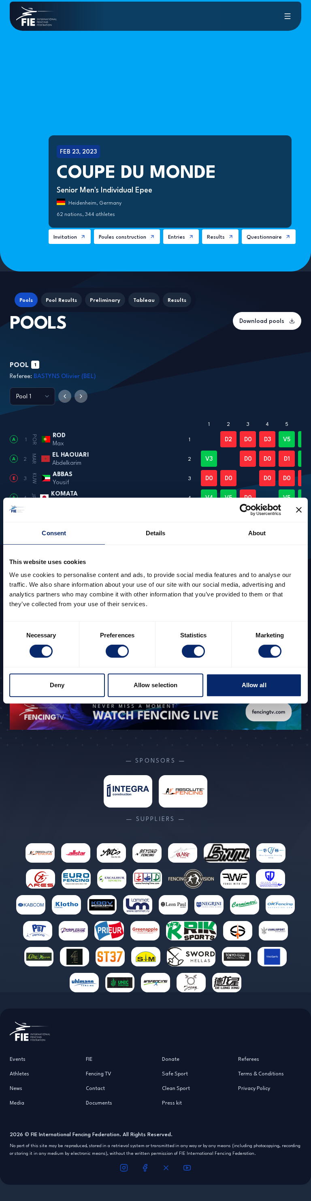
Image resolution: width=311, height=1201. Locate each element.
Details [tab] (156, 533)
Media (17, 1102)
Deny (57, 685)
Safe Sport (175, 1073)
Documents (99, 1102)
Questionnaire (264, 236)
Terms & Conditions (261, 1073)
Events (18, 1058)
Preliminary (105, 299)
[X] (166, 1168)
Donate (170, 1058)
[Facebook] (145, 1168)
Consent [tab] (54, 533)
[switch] (117, 651)
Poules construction (122, 236)
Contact (95, 1087)
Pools (26, 299)
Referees (248, 1058)
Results (216, 236)
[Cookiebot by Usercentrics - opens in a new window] (245, 510)
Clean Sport (176, 1087)
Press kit (172, 1102)
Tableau (144, 299)
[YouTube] (187, 1168)
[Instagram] (124, 1168)
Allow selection (156, 685)
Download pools (261, 321)
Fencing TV (98, 1073)
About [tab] (257, 533)
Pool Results (61, 299)
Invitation (65, 236)
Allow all (254, 685)
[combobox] (32, 396)
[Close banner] (299, 510)
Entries (176, 236)
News (16, 1087)
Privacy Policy (254, 1087)
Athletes (19, 1073)
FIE (89, 1058)
